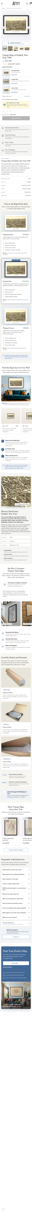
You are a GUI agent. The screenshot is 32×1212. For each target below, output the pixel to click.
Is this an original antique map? (11, 883)
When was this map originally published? (14, 874)
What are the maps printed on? (11, 894)
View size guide (27, 96)
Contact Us (16, 936)
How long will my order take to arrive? (13, 903)
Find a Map (16, 963)
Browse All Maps (7, 967)
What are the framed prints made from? (13, 898)
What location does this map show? (12, 869)
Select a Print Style (16, 118)
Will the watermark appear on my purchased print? (14, 888)
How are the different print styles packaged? (14, 908)
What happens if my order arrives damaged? (14, 912)
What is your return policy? (10, 917)
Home (3, 8)
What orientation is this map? (10, 879)
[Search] (27, 3)
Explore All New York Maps (16, 850)
